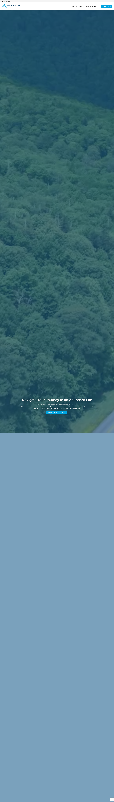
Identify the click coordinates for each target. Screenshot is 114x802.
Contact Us (95, 6)
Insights (88, 6)
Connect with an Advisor (56, 412)
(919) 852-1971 (6, 1)
